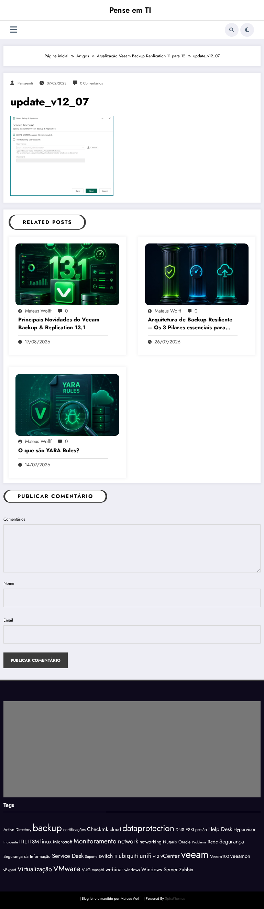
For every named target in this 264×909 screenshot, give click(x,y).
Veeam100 (219, 856)
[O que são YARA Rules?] (67, 404)
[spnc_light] (247, 30)
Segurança (231, 841)
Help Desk (220, 829)
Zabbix (186, 869)
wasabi (98, 870)
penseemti (25, 83)
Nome (8, 583)
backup (47, 828)
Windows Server (159, 869)
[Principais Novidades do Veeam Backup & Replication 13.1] (67, 274)
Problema (199, 842)
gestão (201, 830)
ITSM (33, 841)
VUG (86, 870)
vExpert (9, 870)
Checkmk (97, 829)
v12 (156, 856)
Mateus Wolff (38, 310)
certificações (74, 830)
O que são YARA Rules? (48, 450)
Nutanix (170, 842)
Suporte (91, 856)
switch (106, 856)
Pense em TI (130, 9)
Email (8, 620)
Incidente (10, 842)
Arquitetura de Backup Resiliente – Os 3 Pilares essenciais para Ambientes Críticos (190, 323)
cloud (115, 829)
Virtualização (35, 869)
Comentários (14, 519)
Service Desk (68, 856)
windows (132, 870)
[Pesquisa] (232, 30)
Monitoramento (95, 841)
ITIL (23, 841)
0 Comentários (91, 83)
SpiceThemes (175, 898)
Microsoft (62, 841)
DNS (180, 830)
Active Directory (17, 830)
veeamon (240, 856)
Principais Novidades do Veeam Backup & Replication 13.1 (58, 323)
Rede (213, 841)
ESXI (190, 830)
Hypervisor (244, 829)
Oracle (184, 842)
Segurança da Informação (27, 856)
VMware (66, 868)
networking (151, 841)
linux (46, 841)
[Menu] (13, 29)
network (128, 841)
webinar (114, 869)
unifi (146, 855)
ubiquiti (128, 855)
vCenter (170, 856)
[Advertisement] (132, 749)
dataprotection (148, 828)
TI (115, 856)
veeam (195, 854)
